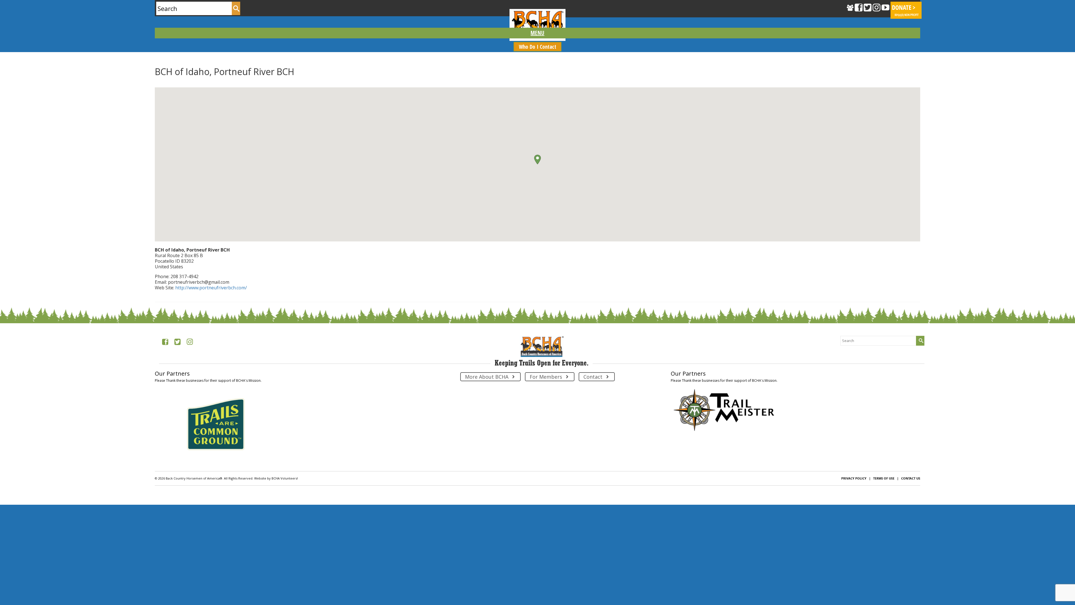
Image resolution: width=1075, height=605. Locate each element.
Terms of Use (883, 478)
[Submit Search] (236, 8)
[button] (537, 159)
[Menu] (537, 33)
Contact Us (910, 478)
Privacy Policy (853, 478)
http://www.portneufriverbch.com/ (211, 288)
